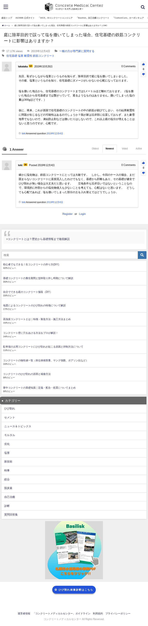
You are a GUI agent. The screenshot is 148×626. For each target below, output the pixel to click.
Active (139, 148)
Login (82, 213)
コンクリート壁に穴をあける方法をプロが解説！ (30, 333)
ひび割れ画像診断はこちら (76, 589)
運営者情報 (24, 613)
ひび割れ (9, 408)
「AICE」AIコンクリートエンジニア (55, 18)
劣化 (7, 444)
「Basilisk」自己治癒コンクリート (92, 18)
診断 (7, 505)
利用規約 (98, 613)
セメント (9, 417)
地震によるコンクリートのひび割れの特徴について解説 (34, 305)
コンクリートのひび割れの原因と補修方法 (27, 374)
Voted (125, 148)
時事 (7, 470)
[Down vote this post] (143, 74)
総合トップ (7, 18)
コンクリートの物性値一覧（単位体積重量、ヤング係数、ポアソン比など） (45, 360)
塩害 (20, 55)
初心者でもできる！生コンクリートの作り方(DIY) (31, 264)
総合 (7, 479)
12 (30, 66)
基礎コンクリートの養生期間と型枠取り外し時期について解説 (38, 278)
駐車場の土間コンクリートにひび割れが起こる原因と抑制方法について (43, 346)
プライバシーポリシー (117, 613)
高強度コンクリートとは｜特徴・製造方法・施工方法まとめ (37, 319)
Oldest (95, 148)
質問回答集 (11, 514)
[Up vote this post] (143, 64)
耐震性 (28, 55)
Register (67, 213)
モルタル (9, 435)
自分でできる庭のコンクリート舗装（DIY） (27, 292)
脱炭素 (8, 488)
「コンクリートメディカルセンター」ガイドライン (61, 613)
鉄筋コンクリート (44, 55)
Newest (110, 148)
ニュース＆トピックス (17, 426)
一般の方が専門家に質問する (76, 51)
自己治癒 (9, 497)
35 (25, 165)
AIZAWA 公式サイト (25, 18)
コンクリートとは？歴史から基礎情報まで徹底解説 (39, 239)
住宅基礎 (11, 55)
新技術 (8, 461)
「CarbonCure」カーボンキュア (128, 18)
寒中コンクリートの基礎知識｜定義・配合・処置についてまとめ (39, 387)
